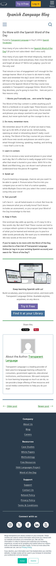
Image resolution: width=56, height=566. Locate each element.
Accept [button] (22, 561)
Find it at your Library (28, 313)
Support (28, 485)
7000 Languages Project (28, 467)
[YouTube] (46, 525)
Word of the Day (28, 472)
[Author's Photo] (28, 346)
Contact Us (28, 490)
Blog (28, 429)
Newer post (43, 406)
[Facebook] (28, 525)
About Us (28, 424)
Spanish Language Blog (28, 14)
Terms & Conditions (28, 505)
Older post (12, 406)
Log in (35, 4)
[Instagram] (10, 525)
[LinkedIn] (37, 525)
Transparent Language (20, 40)
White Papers (28, 452)
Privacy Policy (27, 547)
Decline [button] (33, 561)
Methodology (28, 457)
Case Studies (28, 447)
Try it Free (23, 4)
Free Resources (28, 462)
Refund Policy (28, 495)
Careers (28, 434)
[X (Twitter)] (19, 525)
